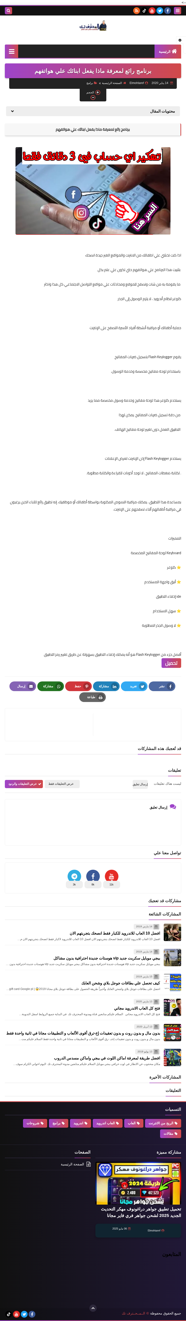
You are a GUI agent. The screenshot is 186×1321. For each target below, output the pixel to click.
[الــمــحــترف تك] (93, 25)
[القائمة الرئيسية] (11, 51)
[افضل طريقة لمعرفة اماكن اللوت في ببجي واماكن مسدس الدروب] (172, 1057)
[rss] (136, 10)
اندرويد (78, 1123)
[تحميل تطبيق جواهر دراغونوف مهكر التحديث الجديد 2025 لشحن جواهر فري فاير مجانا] (138, 1183)
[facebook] (167, 10)
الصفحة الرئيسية (112, 83)
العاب (132, 1123)
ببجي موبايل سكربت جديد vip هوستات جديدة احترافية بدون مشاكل (107, 958)
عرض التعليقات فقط (61, 783)
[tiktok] (144, 10)
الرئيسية (164, 51)
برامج (89, 83)
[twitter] (159, 10)
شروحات (33, 1123)
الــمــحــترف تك (133, 1313)
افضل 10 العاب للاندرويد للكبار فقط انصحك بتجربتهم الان (115, 933)
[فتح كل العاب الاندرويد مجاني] (172, 1007)
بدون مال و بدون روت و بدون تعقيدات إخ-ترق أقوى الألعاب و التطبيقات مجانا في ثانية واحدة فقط (83, 1033)
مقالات (168, 1133)
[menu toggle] (177, 10)
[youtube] (152, 10)
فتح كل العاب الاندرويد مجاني (137, 1008)
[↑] (93, 1308)
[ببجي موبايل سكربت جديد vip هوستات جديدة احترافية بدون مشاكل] (172, 957)
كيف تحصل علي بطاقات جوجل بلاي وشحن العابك (120, 983)
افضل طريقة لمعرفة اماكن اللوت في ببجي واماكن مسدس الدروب (107, 1058)
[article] (51, 724)
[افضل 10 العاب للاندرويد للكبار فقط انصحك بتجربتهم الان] (172, 932)
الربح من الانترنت (161, 1123)
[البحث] (8, 10)
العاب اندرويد (105, 1123)
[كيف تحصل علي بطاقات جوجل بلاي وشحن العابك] (172, 982)
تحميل (171, 662)
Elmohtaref (154, 1230)
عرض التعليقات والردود (22, 783)
